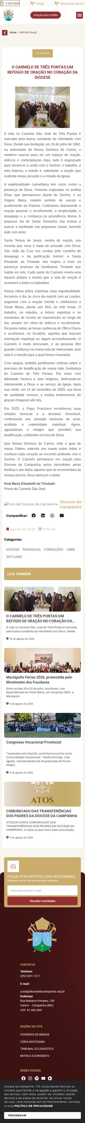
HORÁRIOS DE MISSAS (34, 1034)
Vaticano (14, 557)
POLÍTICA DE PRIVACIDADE (33, 1105)
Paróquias (31, 550)
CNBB (70, 550)
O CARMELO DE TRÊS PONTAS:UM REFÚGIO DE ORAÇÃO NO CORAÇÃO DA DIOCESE (39, 621)
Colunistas (43, 53)
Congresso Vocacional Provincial (33, 742)
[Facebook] (23, 1078)
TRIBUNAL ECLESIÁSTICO (37, 1048)
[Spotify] (36, 1078)
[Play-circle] (50, 1078)
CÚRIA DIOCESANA (32, 1041)
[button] (79, 15)
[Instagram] (30, 1078)
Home (13, 32)
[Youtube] (43, 1078)
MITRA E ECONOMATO (34, 1055)
